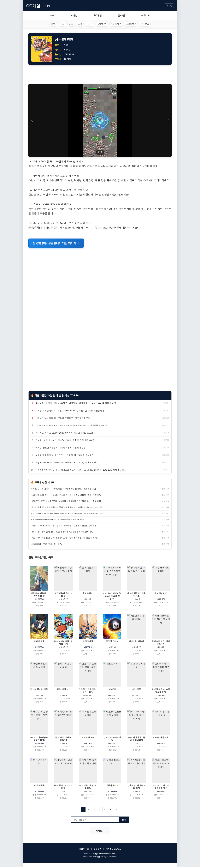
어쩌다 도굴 (39, 641)
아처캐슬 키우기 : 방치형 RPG (39, 594)
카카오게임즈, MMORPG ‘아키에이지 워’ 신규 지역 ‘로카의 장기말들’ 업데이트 (71, 425)
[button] (168, 120)
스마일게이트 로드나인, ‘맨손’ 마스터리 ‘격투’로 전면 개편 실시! (64, 440)
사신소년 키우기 (136, 641)
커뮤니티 (146, 15)
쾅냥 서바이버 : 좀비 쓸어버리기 (136, 738)
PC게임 (98, 15)
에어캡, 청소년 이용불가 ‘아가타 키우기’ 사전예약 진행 (60, 447)
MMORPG (102, 24)
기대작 (46, 5)
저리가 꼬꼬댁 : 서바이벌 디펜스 (160, 786)
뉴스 (51, 15)
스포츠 (90, 24)
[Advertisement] (100, 74)
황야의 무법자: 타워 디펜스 (136, 594)
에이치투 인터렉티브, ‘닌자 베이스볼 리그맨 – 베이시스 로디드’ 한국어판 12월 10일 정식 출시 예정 (80, 470)
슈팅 (80, 24)
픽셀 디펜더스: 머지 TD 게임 (161, 642)
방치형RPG (116, 24)
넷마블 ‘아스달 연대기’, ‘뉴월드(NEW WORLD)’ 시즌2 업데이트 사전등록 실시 (71, 410)
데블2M (112, 689)
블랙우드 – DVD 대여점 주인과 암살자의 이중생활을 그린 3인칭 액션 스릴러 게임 (66, 501)
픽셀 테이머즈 (160, 593)
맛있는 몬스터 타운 (39, 689)
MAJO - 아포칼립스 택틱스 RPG (39, 738)
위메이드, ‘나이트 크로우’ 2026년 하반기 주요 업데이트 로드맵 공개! (66, 433)
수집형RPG (131, 24)
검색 (124, 819)
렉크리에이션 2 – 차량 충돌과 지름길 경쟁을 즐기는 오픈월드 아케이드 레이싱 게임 (67, 507)
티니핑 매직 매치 (161, 737)
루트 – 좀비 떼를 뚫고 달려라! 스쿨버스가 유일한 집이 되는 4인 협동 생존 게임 (65, 538)
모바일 (73, 15)
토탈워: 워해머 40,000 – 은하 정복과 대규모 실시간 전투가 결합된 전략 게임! (64, 525)
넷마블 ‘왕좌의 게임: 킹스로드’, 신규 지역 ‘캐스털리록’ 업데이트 (64, 455)
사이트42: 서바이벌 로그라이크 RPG (112, 594)
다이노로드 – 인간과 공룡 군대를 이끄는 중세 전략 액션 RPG (57, 519)
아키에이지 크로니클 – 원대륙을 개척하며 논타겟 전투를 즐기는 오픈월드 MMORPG (67, 513)
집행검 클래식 (112, 785)
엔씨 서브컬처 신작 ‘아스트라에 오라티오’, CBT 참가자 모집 (62, 418)
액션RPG (145, 24)
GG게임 (33, 6)
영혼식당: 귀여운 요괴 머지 (136, 786)
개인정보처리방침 (113, 849)
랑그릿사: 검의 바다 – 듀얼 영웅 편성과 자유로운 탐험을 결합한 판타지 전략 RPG (66, 495)
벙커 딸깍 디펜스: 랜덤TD (63, 738)
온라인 (121, 15)
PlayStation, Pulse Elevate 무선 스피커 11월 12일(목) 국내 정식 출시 (66, 462)
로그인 (169, 6)
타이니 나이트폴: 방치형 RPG (63, 642)
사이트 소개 (84, 849)
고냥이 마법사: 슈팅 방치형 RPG (161, 690)
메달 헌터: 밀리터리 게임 (63, 786)
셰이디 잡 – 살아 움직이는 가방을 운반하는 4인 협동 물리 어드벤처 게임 (62, 532)
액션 (62, 24)
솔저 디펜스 (87, 593)
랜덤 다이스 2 (63, 689)
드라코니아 (88, 641)
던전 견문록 (39, 785)
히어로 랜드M (88, 737)
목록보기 (100, 830)
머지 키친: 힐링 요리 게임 (87, 786)
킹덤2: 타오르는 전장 (112, 738)
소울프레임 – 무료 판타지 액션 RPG (46, 544)
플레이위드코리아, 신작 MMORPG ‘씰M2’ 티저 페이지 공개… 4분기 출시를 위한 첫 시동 (75, 403)
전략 (71, 24)
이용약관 (97, 849)
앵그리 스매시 (112, 641)
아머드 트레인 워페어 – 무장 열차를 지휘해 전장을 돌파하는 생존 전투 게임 (63, 489)
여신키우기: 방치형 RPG (63, 594)
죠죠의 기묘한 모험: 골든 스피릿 (88, 690)
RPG (53, 24)
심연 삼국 (136, 689)
